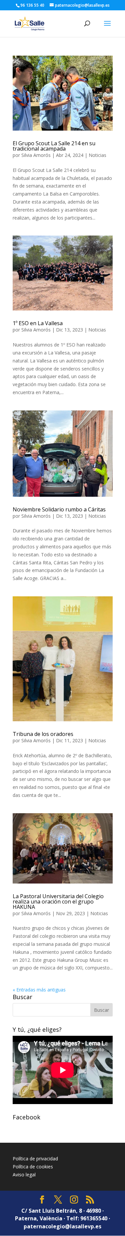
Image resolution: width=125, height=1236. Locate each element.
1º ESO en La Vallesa (38, 323)
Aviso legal (24, 1174)
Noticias (97, 155)
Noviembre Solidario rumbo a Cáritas (59, 509)
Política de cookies (33, 1166)
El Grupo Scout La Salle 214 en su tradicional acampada (54, 146)
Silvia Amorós (36, 155)
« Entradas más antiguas (39, 989)
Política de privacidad (35, 1158)
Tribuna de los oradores (43, 734)
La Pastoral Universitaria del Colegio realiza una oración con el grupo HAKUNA (58, 902)
